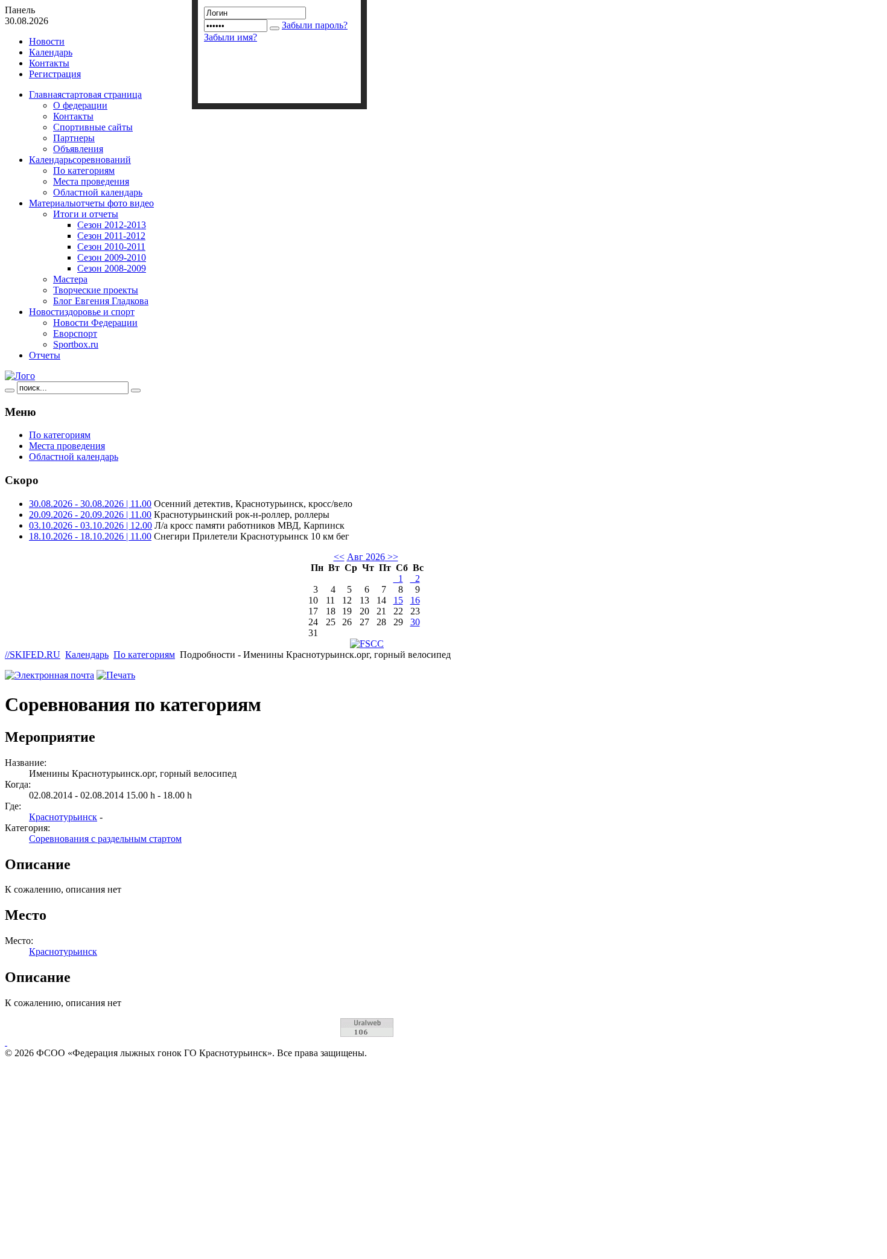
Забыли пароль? (315, 25)
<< (339, 557)
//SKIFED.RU (32, 654)
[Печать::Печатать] (116, 675)
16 (415, 600)
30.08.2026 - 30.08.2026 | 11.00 (90, 504)
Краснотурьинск (63, 817)
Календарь (87, 654)
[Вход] (274, 28)
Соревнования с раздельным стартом (105, 838)
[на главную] (20, 376)
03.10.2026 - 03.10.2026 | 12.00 (90, 525)
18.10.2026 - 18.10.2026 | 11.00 (90, 536)
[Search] (9, 390)
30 (415, 622)
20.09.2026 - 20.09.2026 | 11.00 (90, 514)
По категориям (144, 654)
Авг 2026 (366, 557)
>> (391, 557)
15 (398, 600)
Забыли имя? (230, 37)
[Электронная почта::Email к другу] (49, 675)
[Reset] (136, 390)
